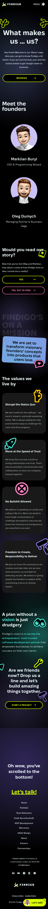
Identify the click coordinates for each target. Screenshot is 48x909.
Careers (24, 843)
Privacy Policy (18, 896)
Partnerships (24, 848)
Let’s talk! (24, 792)
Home (24, 802)
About (24, 838)
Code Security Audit (24, 818)
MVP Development (24, 823)
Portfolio (24, 808)
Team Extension (24, 813)
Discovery (24, 828)
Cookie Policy (30, 896)
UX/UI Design (24, 833)
